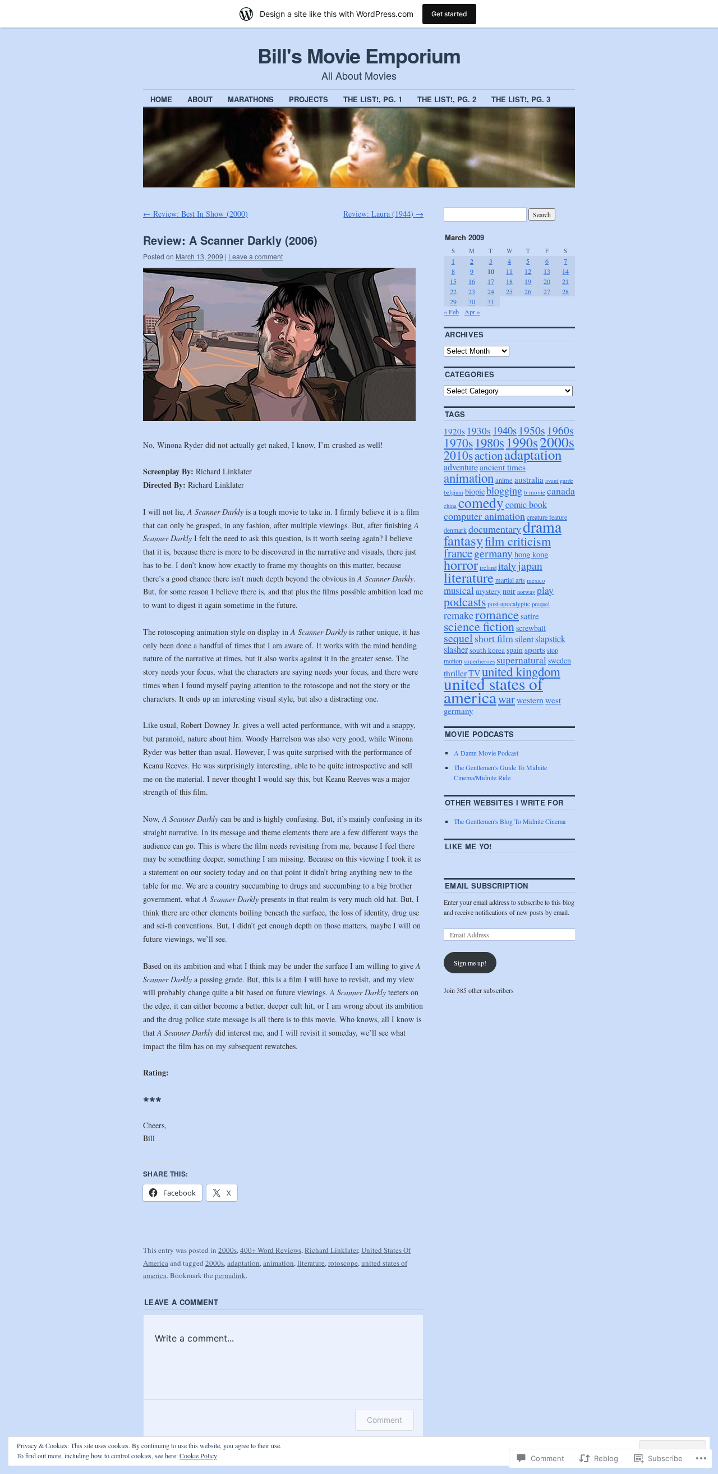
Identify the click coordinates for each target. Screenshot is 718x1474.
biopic (475, 491)
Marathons (251, 99)
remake (458, 615)
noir (509, 590)
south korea (487, 650)
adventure (461, 467)
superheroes (479, 661)
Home (161, 99)
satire (530, 615)
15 (453, 281)
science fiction (479, 626)
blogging (504, 490)
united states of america (493, 690)
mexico (536, 580)
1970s (458, 442)
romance (497, 614)
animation (278, 1263)
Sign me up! (470, 962)
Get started (449, 14)
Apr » (472, 311)
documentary (494, 528)
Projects (308, 99)
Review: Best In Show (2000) (195, 213)
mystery (488, 591)
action (489, 455)
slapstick (550, 638)
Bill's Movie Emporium (358, 55)
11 (509, 271)
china (450, 506)
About (200, 99)
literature (311, 1263)
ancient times (503, 467)
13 (547, 271)
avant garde (559, 480)
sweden (559, 660)
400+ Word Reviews (270, 1250)
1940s (505, 430)
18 (509, 281)
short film (494, 638)
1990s (522, 442)
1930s (479, 430)
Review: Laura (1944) (383, 213)
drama (542, 526)
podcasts (465, 601)
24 (490, 291)
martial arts (510, 579)
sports (534, 649)
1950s (531, 430)
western (530, 700)
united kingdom (521, 671)
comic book (526, 504)
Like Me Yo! (468, 846)
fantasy (463, 540)
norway (526, 592)
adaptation (243, 1263)
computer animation (484, 516)
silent (524, 638)
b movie (534, 492)
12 (527, 271)
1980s (489, 442)
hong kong (531, 554)
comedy (481, 502)
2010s (458, 455)
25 (509, 291)
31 (490, 301)
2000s (227, 1250)
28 (565, 291)
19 (527, 281)
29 (453, 301)
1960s (560, 430)
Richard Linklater (331, 1250)
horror (461, 565)
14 (565, 271)
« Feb (451, 311)
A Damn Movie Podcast (486, 752)
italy (507, 566)
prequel (541, 603)
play (545, 590)
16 (471, 281)
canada (561, 490)
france (458, 553)
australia (529, 479)
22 (453, 291)
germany (493, 553)
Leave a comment (255, 256)
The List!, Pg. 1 (372, 99)
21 (565, 281)
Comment (384, 1420)
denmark (455, 530)
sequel (458, 638)
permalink (230, 1275)
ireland (488, 567)
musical (459, 590)
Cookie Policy (198, 1455)
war (506, 699)
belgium (453, 492)
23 (471, 291)
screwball (531, 627)
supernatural (521, 659)
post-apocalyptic (508, 603)
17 (490, 281)
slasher (456, 649)
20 (547, 281)
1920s (454, 431)
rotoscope (343, 1263)
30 (471, 301)
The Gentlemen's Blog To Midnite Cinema (509, 821)
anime (504, 479)
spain (515, 649)
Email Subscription (486, 885)
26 (527, 291)
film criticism (518, 541)
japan (530, 565)
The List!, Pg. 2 (446, 99)
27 (547, 291)
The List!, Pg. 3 (520, 99)
